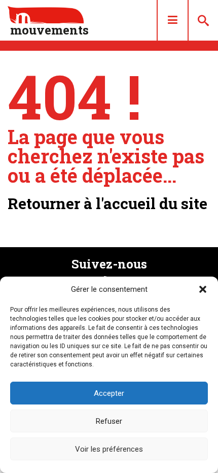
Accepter (109, 393)
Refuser (109, 421)
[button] (203, 289)
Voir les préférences (109, 449)
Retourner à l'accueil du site (107, 203)
